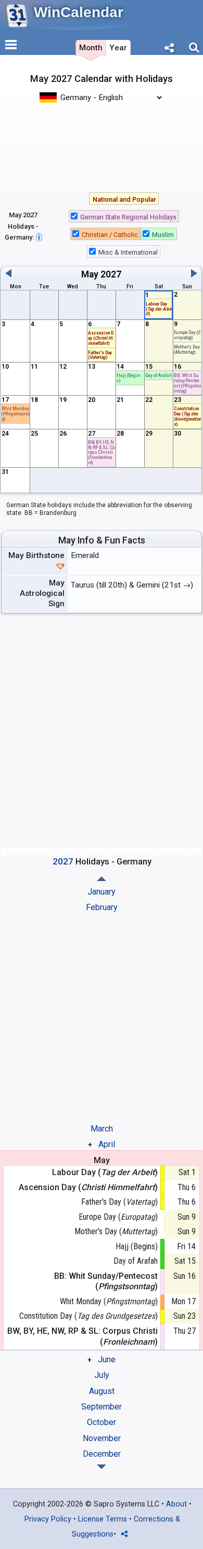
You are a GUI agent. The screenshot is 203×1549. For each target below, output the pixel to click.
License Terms (102, 1519)
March (102, 1129)
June (107, 1359)
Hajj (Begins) (129, 377)
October (101, 1422)
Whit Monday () (15, 414)
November (102, 1438)
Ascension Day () (100, 338)
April (106, 1144)
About (176, 1504)
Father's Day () (119, 1202)
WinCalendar (78, 12)
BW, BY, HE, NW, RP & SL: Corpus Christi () (101, 452)
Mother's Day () (187, 349)
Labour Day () (105, 1172)
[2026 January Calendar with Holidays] (101, 1466)
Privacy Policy (47, 1519)
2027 (110, 274)
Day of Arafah (158, 375)
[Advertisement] (101, 147)
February (102, 907)
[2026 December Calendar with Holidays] (101, 878)
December (102, 1454)
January (101, 892)
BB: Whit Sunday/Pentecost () (187, 382)
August (102, 1391)
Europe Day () (118, 1217)
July (101, 1375)
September (101, 1407)
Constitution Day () (88, 1316)
